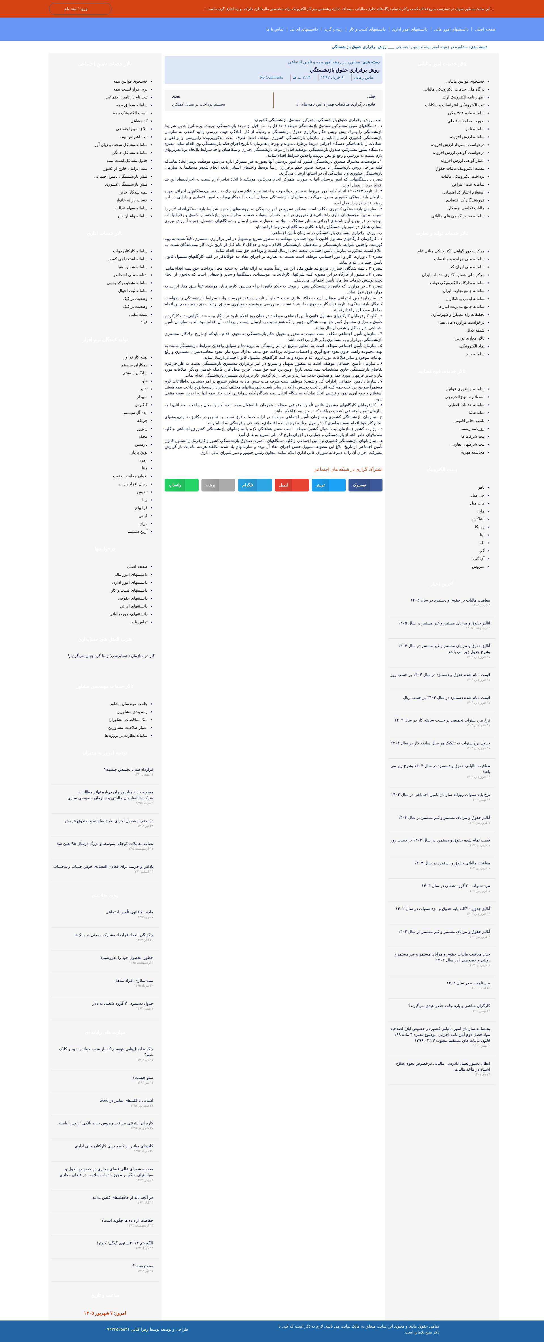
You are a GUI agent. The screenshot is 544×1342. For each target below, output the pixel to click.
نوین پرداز (139, 452)
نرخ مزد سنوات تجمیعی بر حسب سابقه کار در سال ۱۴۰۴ (442, 720)
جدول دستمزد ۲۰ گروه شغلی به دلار (122, 1003)
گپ (481, 550)
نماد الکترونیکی (471, 346)
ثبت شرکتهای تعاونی (467, 444)
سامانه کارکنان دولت (130, 251)
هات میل (477, 503)
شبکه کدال (475, 330)
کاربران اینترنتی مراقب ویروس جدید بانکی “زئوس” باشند (105, 1123)
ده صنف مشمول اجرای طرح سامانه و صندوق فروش (109, 821)
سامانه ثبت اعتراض (468, 184)
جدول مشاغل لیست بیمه (127, 160)
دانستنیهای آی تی (304, 29)
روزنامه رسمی (472, 428)
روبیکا (479, 527)
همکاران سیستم (134, 365)
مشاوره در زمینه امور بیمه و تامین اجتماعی (432, 46)
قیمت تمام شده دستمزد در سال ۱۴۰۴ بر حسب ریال (446, 697)
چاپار (480, 511)
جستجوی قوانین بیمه (130, 81)
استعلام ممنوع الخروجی (464, 396)
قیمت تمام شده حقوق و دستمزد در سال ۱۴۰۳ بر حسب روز (440, 840)
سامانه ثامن (474, 128)
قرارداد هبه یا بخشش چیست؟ (128, 769)
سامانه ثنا (476, 412)
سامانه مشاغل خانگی (130, 152)
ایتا (482, 534)
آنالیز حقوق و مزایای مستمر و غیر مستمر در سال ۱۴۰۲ (444, 931)
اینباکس (478, 519)
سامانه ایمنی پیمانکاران (465, 298)
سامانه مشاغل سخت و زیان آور (121, 144)
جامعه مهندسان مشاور (129, 703)
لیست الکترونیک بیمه (130, 113)
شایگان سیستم (135, 373)
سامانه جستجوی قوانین (465, 389)
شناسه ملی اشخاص (131, 274)
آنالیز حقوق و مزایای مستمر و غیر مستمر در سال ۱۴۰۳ (444, 817)
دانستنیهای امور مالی (451, 29)
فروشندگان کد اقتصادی (465, 200)
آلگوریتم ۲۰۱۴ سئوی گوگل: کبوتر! (125, 1243)
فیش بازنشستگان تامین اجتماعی (121, 176)
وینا (145, 499)
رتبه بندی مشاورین (132, 711)
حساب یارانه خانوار (132, 200)
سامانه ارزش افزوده (467, 136)
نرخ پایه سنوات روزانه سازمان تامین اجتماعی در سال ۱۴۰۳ (440, 794)
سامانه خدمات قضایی (466, 404)
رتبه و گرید (333, 29)
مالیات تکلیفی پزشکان (465, 208)
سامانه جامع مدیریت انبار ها (461, 306)
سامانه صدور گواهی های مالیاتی (457, 216)
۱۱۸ (144, 322)
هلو (145, 381)
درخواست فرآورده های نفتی (460, 322)
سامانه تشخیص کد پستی (127, 282)
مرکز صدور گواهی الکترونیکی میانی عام (450, 251)
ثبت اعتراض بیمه (134, 136)
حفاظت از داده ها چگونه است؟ (127, 1220)
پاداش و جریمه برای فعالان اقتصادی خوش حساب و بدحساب (103, 866)
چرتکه (142, 420)
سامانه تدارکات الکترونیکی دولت (457, 282)
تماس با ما (275, 29)
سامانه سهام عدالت (131, 208)
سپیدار (142, 396)
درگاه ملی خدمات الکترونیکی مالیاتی (453, 89)
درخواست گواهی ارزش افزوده (458, 152)
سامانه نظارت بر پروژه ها (126, 735)
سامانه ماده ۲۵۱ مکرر (465, 113)
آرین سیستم (138, 531)
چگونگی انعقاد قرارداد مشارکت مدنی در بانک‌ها (114, 935)
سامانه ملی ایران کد (467, 267)
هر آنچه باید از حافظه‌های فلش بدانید (122, 1197)
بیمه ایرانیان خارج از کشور (126, 168)
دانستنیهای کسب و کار (367, 29)
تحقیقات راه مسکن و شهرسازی (457, 314)
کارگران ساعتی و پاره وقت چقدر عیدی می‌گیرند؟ (449, 1005)
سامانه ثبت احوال (133, 290)
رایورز (142, 428)
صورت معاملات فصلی (465, 121)
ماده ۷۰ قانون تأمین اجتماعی (129, 912)
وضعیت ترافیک (135, 298)
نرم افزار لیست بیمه (130, 89)
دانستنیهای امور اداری (410, 29)
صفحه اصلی (485, 29)
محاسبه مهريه (472, 452)
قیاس (143, 515)
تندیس (142, 491)
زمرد (143, 460)
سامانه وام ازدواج (133, 216)
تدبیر (144, 389)
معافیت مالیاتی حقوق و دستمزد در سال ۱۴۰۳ (452, 863)
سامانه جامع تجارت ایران (463, 290)
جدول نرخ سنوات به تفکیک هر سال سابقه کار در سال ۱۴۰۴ (440, 743)
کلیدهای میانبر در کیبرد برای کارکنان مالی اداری (114, 1146)
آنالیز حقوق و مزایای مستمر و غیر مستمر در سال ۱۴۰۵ (444, 623)
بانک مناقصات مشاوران (128, 719)
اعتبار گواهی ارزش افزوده (462, 160)
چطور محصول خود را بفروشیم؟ (126, 957)
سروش (478, 566)
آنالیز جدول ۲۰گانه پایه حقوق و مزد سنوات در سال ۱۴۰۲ (443, 908)
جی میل (477, 495)
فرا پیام (141, 507)
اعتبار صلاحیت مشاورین (128, 727)
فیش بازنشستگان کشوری (126, 184)
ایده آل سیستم (136, 412)
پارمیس (141, 444)
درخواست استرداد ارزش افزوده (457, 144)
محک (143, 436)
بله (482, 542)
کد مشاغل (139, 121)
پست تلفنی (138, 314)
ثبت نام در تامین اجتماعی (127, 97)
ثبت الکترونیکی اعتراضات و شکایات (454, 105)
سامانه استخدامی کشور (128, 259)
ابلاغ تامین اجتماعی (132, 128)
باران (143, 523)
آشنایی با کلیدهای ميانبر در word (126, 1100)
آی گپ (478, 558)
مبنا (145, 468)
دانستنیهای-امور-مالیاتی (128, 614)
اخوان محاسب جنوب (130, 476)
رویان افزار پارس (133, 484)
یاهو (481, 487)
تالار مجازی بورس (469, 338)
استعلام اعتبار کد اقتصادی (463, 192)
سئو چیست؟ (143, 1077)
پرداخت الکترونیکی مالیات (462, 176)
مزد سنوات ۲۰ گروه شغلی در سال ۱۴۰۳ (456, 885)
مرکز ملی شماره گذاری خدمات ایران (453, 274)
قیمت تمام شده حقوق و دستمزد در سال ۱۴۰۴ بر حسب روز (440, 674)
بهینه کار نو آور (136, 357)
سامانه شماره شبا (133, 267)
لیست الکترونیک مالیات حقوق (459, 168)
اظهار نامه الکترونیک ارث (463, 97)
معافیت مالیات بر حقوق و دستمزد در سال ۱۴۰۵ (450, 600)
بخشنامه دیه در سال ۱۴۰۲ (468, 983)
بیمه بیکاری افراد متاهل (133, 980)
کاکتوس (141, 404)
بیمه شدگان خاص (133, 192)
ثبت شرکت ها (472, 436)
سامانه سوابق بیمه (132, 105)
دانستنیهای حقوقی (133, 598)
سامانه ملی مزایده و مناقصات (459, 259)
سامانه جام (475, 354)
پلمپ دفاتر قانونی (469, 420)
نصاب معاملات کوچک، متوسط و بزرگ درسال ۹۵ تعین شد (105, 843)
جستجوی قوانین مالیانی (465, 81)
